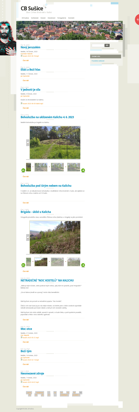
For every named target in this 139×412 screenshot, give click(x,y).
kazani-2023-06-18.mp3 (31, 56)
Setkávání (34, 18)
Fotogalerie (61, 18)
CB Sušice (32, 8)
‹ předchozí (39, 393)
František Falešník (26, 54)
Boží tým (26, 351)
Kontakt (71, 18)
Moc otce (26, 329)
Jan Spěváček (25, 76)
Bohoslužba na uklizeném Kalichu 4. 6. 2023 (47, 117)
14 (61, 393)
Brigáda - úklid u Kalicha (36, 212)
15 (68, 393)
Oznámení (51, 18)
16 (74, 393)
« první (29, 393)
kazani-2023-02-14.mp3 (31, 360)
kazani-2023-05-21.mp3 (31, 337)
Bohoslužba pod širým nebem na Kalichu (46, 185)
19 (36, 395)
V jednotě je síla (30, 89)
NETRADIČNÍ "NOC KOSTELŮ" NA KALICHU (47, 280)
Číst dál (26, 60)
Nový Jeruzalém (30, 47)
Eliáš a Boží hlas (30, 69)
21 (49, 395)
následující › (64, 395)
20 (42, 395)
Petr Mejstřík (25, 335)
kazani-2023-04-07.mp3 (31, 382)
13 (55, 393)
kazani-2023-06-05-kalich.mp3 (33, 103)
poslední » (76, 395)
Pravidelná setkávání (98, 61)
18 (30, 395)
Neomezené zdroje (32, 373)
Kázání (43, 18)
